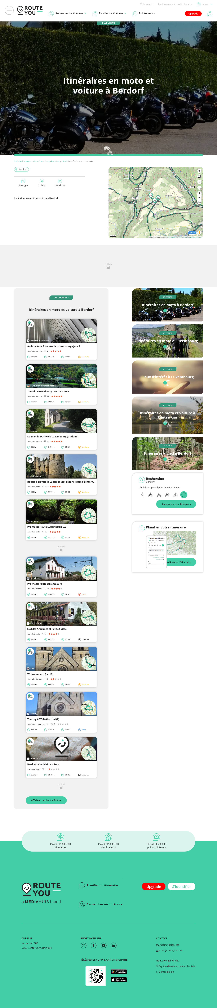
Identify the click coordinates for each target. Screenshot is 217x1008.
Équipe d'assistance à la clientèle (176, 966)
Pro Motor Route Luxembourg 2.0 (46, 526)
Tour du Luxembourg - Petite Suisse (48, 391)
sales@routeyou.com (170, 950)
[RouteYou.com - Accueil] (30, 10)
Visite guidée (146, 4)
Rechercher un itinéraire (104, 904)
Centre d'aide (166, 971)
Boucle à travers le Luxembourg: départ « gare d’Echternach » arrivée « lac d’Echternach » (79, 481)
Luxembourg (45, 161)
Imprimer (60, 185)
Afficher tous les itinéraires (46, 800)
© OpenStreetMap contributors (191, 237)
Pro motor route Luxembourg (44, 583)
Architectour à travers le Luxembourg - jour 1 (53, 346)
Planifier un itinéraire (102, 885)
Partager (23, 185)
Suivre (41, 185)
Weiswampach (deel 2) (40, 674)
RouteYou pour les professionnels (175, 4)
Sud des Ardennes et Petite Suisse (47, 629)
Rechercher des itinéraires (176, 504)
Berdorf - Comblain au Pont (43, 764)
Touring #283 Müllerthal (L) (43, 719)
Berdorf (66, 161)
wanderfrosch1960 (14, 153)
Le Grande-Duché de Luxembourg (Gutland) (52, 436)
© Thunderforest (174, 237)
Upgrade (193, 13)
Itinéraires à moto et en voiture (26, 161)
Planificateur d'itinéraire (177, 562)
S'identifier (181, 886)
